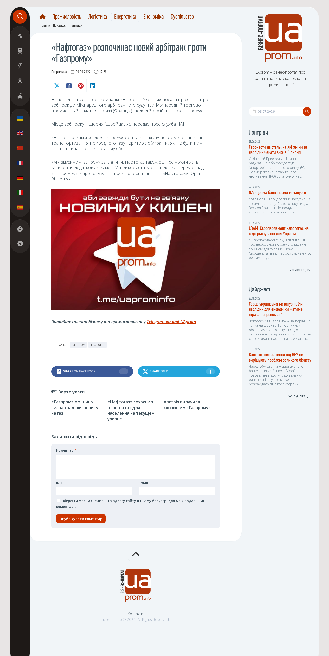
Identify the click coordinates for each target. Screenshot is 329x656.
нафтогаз (97, 344)
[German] (20, 177)
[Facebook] (20, 229)
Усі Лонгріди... (300, 269)
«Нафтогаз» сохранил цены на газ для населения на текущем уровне (131, 410)
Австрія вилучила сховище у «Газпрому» (187, 404)
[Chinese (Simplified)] (20, 148)
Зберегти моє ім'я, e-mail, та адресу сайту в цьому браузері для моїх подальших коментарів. (130, 503)
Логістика (97, 17)
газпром (78, 344)
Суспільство (182, 17)
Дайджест (60, 26)
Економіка (153, 17)
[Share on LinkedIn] (92, 85)
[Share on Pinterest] (80, 85)
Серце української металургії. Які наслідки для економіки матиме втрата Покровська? (276, 310)
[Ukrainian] (20, 118)
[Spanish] (20, 207)
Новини (45, 26)
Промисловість (67, 17)
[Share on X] (57, 85)
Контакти (135, 613)
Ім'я (59, 483)
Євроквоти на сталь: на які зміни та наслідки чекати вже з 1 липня (278, 150)
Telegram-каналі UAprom (171, 321)
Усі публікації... (299, 396)
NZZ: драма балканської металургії (277, 193)
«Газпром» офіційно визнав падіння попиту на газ (74, 407)
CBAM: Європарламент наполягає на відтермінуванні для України (279, 231)
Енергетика (125, 17)
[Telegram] (20, 243)
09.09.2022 (83, 72)
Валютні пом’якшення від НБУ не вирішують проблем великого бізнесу (280, 357)
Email (143, 483)
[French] (20, 162)
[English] (20, 133)
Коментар (66, 450)
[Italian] (20, 192)
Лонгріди (76, 26)
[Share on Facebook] (69, 85)
